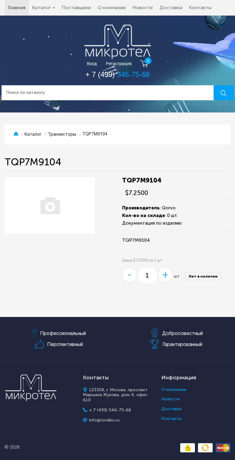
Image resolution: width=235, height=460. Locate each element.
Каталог (33, 135)
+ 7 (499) (117, 74)
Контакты (200, 7)
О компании (112, 7)
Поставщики (76, 7)
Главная (18, 7)
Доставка (170, 7)
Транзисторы (62, 135)
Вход (92, 63)
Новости (142, 7)
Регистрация (119, 63)
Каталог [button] (42, 7)
